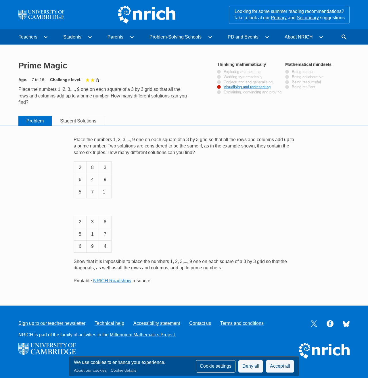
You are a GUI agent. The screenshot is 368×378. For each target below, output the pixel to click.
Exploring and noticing (242, 72)
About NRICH (299, 36)
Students (72, 36)
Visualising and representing (247, 87)
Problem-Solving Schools (176, 36)
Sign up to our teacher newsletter (51, 323)
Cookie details (123, 370)
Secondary (308, 17)
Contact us (200, 323)
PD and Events (243, 36)
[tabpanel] (184, 210)
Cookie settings (215, 366)
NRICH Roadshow (112, 280)
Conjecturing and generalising (248, 82)
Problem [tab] (35, 120)
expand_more (45, 37)
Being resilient (303, 87)
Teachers (28, 36)
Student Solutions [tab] (78, 120)
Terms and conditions (242, 323)
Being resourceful (306, 82)
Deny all (250, 366)
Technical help (109, 323)
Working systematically (243, 77)
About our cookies (90, 370)
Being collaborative (307, 77)
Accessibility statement (156, 323)
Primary (279, 17)
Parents (115, 36)
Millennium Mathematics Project (142, 334)
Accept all (280, 366)
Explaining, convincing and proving (252, 92)
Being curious (303, 72)
